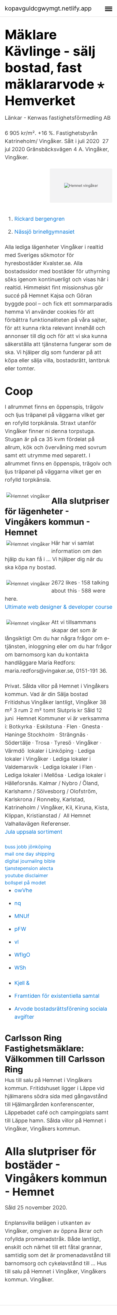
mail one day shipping (30, 854)
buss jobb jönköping (28, 847)
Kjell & (22, 983)
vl (16, 942)
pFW (20, 929)
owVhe (23, 890)
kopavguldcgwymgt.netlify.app (48, 8)
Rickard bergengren (39, 219)
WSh (20, 967)
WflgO (22, 955)
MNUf (21, 916)
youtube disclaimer (26, 875)
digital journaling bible (30, 861)
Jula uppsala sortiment (33, 832)
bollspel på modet (25, 883)
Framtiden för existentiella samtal (56, 996)
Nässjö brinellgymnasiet (44, 232)
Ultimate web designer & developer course (58, 607)
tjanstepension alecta (29, 868)
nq (17, 903)
